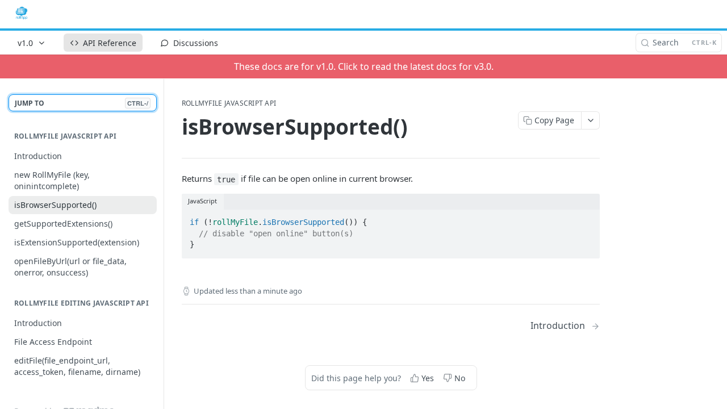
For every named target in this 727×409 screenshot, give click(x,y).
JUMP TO (81, 103)
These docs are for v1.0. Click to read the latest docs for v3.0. (364, 66)
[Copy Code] (586, 219)
